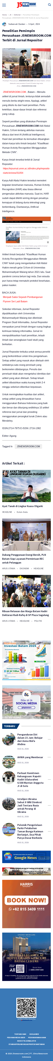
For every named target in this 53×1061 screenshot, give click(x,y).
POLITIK (38, 621)
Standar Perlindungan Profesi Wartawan (27, 1044)
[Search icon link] (49, 5)
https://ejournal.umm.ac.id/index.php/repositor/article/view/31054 (26, 170)
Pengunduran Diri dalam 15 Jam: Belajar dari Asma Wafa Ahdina (30, 739)
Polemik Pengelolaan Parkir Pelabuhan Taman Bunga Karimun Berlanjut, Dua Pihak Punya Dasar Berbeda (30, 831)
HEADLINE (7, 512)
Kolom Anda (22, 512)
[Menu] (4, 5)
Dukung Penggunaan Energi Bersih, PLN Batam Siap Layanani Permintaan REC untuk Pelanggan (24, 558)
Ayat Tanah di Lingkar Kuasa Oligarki (22, 506)
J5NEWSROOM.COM (26, 81)
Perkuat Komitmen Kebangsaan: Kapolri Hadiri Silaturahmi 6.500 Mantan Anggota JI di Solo (30, 779)
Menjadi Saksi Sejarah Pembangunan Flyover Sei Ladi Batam (23, 299)
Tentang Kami (20, 1034)
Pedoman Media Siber (16, 1037)
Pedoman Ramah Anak (37, 1037)
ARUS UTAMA (9, 568)
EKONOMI (25, 568)
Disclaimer (34, 1034)
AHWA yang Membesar (30, 757)
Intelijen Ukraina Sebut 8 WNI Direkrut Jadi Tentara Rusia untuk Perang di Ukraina (29, 805)
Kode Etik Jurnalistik (26, 1041)
